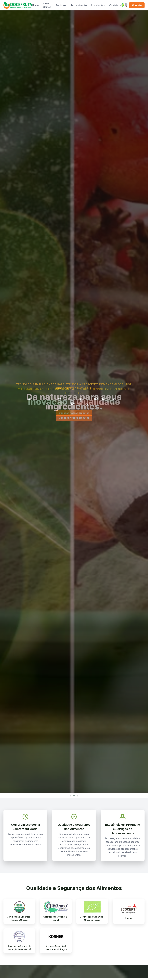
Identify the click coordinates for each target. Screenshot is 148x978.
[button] (70, 795)
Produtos (61, 5)
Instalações (98, 5)
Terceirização (79, 5)
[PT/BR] (122, 5)
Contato (114, 5)
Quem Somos (47, 5)
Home (35, 5)
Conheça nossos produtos (74, 412)
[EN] (126, 5)
